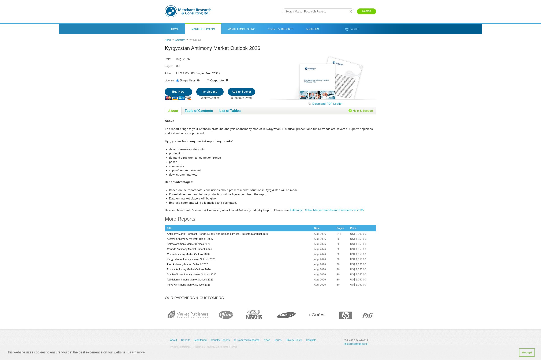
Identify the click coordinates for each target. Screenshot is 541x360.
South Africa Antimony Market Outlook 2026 (191, 274)
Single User (187, 80)
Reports (185, 340)
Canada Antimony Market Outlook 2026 (189, 249)
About (173, 340)
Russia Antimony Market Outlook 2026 (189, 269)
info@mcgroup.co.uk (356, 344)
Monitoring (200, 340)
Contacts (311, 340)
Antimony (180, 39)
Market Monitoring (241, 29)
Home (175, 29)
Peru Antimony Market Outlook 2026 (187, 264)
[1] (178, 94)
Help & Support (363, 110)
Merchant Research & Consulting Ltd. (188, 11)
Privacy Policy (294, 340)
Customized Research (247, 340)
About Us (312, 29)
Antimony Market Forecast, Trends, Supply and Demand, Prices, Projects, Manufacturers (217, 233)
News (267, 340)
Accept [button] (527, 352)
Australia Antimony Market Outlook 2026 (190, 239)
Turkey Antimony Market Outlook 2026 (188, 284)
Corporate (217, 80)
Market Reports (203, 29)
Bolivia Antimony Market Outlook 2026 (188, 244)
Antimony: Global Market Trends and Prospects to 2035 (327, 210)
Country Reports (280, 29)
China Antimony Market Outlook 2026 (188, 254)
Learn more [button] (136, 352)
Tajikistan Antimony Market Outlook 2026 (190, 279)
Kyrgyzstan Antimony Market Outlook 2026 (191, 259)
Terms (278, 340)
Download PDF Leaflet (327, 103)
